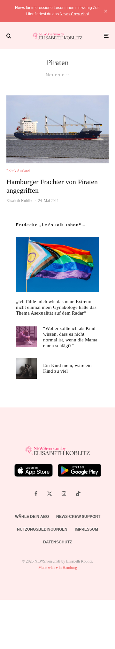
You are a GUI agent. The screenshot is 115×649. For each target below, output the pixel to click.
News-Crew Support (78, 516)
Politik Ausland (18, 171)
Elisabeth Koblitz (19, 200)
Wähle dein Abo (32, 516)
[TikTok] (78, 493)
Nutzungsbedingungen (42, 529)
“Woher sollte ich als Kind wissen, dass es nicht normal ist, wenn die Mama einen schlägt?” (70, 337)
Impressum (86, 529)
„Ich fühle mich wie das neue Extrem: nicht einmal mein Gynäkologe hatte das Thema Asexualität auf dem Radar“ (56, 307)
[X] (49, 493)
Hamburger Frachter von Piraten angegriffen (52, 186)
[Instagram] (64, 493)
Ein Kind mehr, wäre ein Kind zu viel (67, 368)
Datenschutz (57, 542)
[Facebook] (36, 493)
